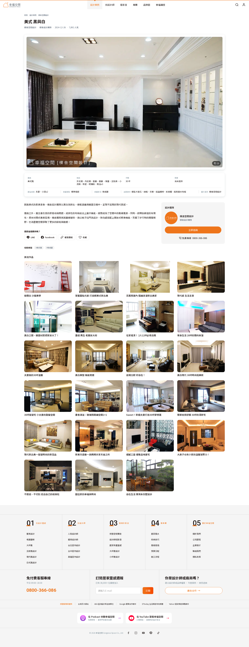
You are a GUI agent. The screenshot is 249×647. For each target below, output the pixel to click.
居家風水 (155, 533)
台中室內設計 (74, 551)
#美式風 (39, 247)
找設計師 (109, 4)
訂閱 (148, 590)
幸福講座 (160, 4)
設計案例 (94, 4)
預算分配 (155, 551)
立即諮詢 (193, 230)
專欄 (135, 4)
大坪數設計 (115, 551)
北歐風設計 (32, 551)
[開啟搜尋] (237, 4)
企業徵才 (197, 545)
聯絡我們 (197, 551)
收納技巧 (155, 539)
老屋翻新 (31, 539)
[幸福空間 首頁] (11, 4)
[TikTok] (158, 632)
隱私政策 (197, 556)
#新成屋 (50, 247)
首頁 (26, 15)
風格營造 (155, 545)
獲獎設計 (31, 533)
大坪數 (30, 545)
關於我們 (197, 533)
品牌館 (146, 4)
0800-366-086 (41, 590)
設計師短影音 (116, 539)
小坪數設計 (115, 556)
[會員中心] (244, 4)
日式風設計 (32, 562)
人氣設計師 (73, 533)
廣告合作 (192, 590)
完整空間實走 (116, 533)
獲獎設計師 (73, 539)
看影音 (123, 4)
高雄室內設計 (74, 556)
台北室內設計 (74, 545)
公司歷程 (197, 539)
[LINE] (150, 632)
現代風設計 (32, 556)
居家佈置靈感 (116, 545)
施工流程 (155, 556)
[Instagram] (135, 632)
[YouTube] (143, 632)
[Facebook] (128, 632)
